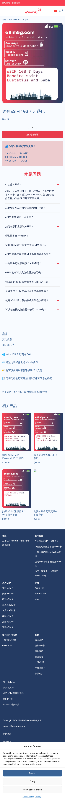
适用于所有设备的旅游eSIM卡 (48, 563)
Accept (32, 773)
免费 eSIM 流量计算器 (13, 693)
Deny (32, 781)
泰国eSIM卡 (7, 616)
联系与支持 (8, 687)
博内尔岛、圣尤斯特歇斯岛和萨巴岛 (30, 392)
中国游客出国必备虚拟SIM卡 (48, 546)
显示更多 (5, 462)
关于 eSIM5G (9, 682)
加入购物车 (32, 134)
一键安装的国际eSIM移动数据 (48, 554)
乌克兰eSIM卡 (9, 610)
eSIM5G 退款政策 (11, 704)
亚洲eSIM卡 (7, 588)
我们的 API (8, 699)
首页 (4, 20)
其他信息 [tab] (7, 339)
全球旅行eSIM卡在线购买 (47, 541)
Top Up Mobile (9, 640)
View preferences (32, 789)
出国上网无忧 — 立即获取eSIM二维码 (46, 573)
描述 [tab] (4, 333)
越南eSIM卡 (7, 622)
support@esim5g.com (14, 726)
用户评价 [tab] (8, 345)
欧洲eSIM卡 (7, 599)
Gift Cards (7, 645)
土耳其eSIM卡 (9, 605)
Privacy (38, 797)
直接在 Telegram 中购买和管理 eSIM (15, 543)
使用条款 (7, 734)
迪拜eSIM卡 (7, 627)
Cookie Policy (28, 797)
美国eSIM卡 (7, 593)
